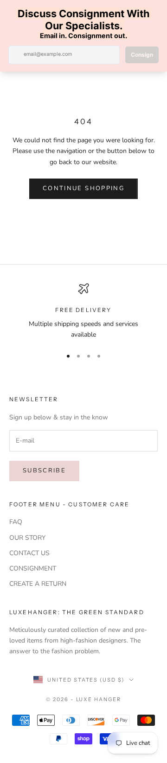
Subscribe (44, 470)
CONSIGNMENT (32, 568)
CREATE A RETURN (37, 583)
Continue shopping (83, 188)
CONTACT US (29, 553)
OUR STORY (27, 537)
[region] (83, 311)
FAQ (15, 522)
